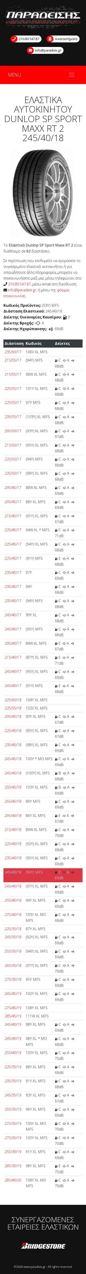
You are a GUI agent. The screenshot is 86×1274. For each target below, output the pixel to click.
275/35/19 (13, 1123)
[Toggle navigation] (71, 74)
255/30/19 (13, 1151)
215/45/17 (13, 515)
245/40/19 (13, 1024)
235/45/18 (13, 744)
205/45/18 (13, 716)
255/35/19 (13, 1109)
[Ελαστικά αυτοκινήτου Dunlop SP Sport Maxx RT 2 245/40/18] (43, 192)
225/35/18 (13, 928)
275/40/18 (13, 914)
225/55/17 (13, 388)
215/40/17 (13, 657)
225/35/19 (13, 1066)
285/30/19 (13, 1165)
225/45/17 (13, 529)
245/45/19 (13, 993)
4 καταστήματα (65, 39)
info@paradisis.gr (47, 50)
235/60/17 (13, 351)
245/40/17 (13, 671)
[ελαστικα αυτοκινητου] (43, 17)
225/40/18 (13, 843)
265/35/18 (13, 965)
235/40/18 (13, 857)
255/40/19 (13, 1052)
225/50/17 (13, 459)
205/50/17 (13, 430)
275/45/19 (13, 1007)
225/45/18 (13, 730)
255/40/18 (13, 900)
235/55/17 (13, 416)
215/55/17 (13, 360)
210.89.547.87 (28, 39)
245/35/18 (13, 937)
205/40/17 (13, 643)
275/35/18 (13, 979)
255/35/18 (13, 951)
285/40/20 (13, 1180)
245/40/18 (13, 872)
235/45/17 (13, 572)
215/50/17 (13, 445)
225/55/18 (13, 708)
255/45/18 (13, 787)
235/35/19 (13, 1080)
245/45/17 (13, 614)
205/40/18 (13, 815)
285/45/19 (13, 1016)
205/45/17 (13, 487)
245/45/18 (13, 758)
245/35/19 (13, 1095)
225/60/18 (13, 699)
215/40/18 (13, 829)
